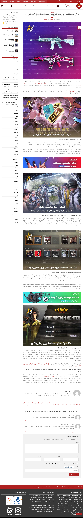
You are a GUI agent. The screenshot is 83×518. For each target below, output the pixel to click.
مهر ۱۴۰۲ (16, 143)
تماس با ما (12, 1)
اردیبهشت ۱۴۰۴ (15, 113)
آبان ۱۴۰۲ (16, 141)
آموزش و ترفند (52, 12)
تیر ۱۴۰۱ (17, 179)
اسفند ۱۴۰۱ (16, 162)
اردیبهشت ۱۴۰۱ (15, 184)
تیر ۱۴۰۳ (16, 124)
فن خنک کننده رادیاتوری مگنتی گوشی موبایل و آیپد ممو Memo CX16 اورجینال (10, 97)
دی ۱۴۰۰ (16, 195)
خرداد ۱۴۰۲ (16, 154)
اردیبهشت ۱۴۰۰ (15, 214)
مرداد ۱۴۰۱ (16, 176)
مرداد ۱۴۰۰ (16, 209)
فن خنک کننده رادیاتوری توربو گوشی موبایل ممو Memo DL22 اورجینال (10, 91)
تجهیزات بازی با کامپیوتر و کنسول (21, 6)
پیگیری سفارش (25, 1)
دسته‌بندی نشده (15, 64)
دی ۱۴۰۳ (16, 119)
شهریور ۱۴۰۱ (16, 173)
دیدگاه (77, 442)
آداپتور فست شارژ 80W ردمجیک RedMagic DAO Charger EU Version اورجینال (10, 79)
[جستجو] (58, 6)
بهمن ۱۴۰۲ (16, 132)
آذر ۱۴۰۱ (16, 170)
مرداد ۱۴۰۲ (16, 149)
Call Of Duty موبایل (42, 377)
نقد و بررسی (16, 70)
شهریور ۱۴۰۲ (15, 146)
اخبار (17, 61)
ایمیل (58, 456)
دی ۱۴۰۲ (16, 135)
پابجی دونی (46, 19)
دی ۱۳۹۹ (16, 220)
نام (78, 456)
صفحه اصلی (5, 1)
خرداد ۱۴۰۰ (16, 211)
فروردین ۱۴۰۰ (15, 217)
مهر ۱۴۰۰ (16, 203)
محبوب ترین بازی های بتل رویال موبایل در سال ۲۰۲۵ (9, 40)
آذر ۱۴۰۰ (16, 198)
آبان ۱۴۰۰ (16, 200)
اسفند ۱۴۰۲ (16, 130)
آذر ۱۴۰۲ (16, 138)
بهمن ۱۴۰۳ (16, 116)
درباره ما (18, 1)
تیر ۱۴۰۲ (16, 151)
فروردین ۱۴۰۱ (15, 187)
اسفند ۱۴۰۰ (16, 190)
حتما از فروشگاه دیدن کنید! (9, 23)
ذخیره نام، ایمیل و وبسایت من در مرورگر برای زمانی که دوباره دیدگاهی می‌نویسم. (60, 464)
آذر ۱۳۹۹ (16, 222)
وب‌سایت (39, 456)
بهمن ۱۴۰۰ (16, 192)
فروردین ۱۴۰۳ (15, 127)
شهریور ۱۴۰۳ (15, 121)
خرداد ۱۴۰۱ (16, 181)
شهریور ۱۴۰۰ (15, 206)
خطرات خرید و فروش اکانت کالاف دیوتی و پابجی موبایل (65, 405)
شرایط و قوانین (33, 1)
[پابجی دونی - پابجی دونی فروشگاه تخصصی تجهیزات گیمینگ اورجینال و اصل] (72, 6)
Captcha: (76, 467)
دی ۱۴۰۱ (16, 168)
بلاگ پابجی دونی (42, 1)
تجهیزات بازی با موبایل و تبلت (49, 6)
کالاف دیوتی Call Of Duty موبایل (38, 84)
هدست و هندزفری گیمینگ (36, 6)
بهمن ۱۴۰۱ (16, 165)
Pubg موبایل (51, 377)
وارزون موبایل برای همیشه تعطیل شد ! (9, 30)
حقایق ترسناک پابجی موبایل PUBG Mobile (8, 50)
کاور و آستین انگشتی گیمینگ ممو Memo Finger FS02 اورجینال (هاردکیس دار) (10, 104)
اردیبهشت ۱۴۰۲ (15, 157)
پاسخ (73, 421)
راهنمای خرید (15, 67)
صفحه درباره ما (79, 514)
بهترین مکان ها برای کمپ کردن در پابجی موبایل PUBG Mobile (8, 45)
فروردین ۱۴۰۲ (15, 160)
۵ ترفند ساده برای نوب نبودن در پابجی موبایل (8, 35)
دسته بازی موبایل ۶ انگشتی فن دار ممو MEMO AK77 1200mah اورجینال (10, 85)
